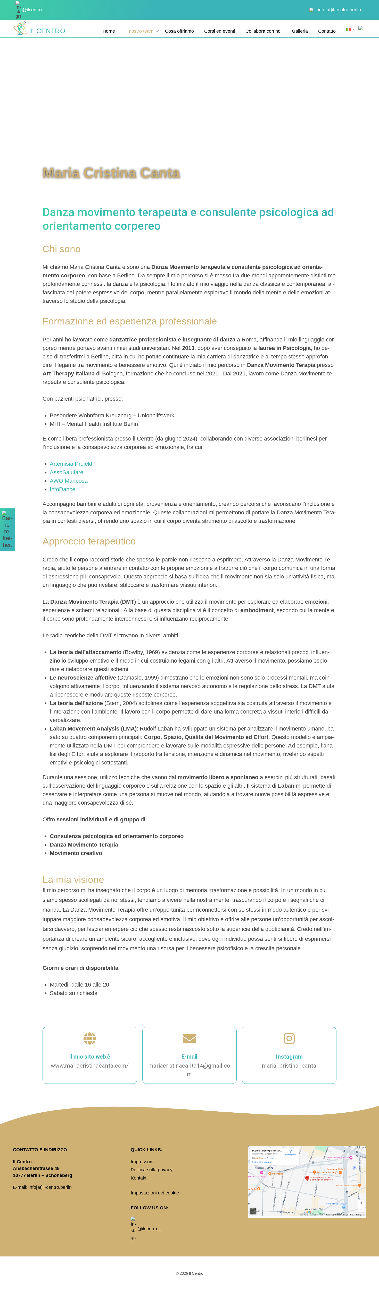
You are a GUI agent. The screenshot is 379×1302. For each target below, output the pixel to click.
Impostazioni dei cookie (155, 1192)
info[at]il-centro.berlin (50, 1187)
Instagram (289, 1056)
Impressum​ (142, 1161)
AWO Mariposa (69, 481)
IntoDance (62, 489)
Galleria (300, 31)
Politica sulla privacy (151, 1169)
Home (109, 31)
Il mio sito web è (89, 1056)
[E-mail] (189, 1038)
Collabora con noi (263, 31)
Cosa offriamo (179, 31)
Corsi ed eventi (219, 31)
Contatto (327, 31)
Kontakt (138, 1178)
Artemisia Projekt (71, 464)
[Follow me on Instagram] (289, 1038)
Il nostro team (139, 31)
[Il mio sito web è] (89, 1038)
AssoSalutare (66, 472)
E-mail (189, 1056)
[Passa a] (349, 29)
